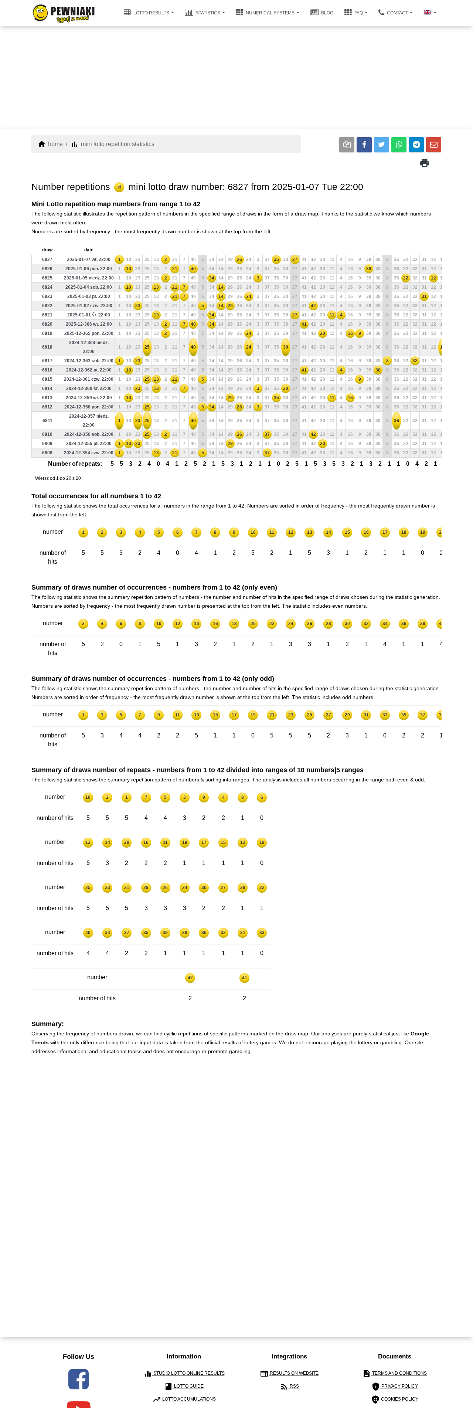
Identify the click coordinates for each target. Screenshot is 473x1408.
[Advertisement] (236, 77)
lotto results (151, 13)
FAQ (358, 13)
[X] (381, 144)
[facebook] (79, 1379)
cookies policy (394, 1399)
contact (397, 13)
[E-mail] (433, 144)
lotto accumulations (184, 1399)
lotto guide (184, 1386)
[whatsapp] (398, 144)
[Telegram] (416, 144)
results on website (289, 1373)
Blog (326, 13)
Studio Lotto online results (184, 1373)
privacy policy (394, 1386)
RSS (289, 1386)
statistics (208, 13)
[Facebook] (364, 144)
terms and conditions (394, 1373)
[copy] (346, 144)
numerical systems (270, 13)
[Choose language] (430, 13)
